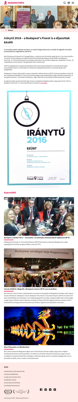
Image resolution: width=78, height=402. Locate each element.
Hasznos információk (11, 374)
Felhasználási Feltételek (12, 383)
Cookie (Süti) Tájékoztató (12, 377)
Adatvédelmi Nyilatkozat (12, 385)
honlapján (43, 83)
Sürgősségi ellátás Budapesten (14, 371)
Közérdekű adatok (10, 380)
